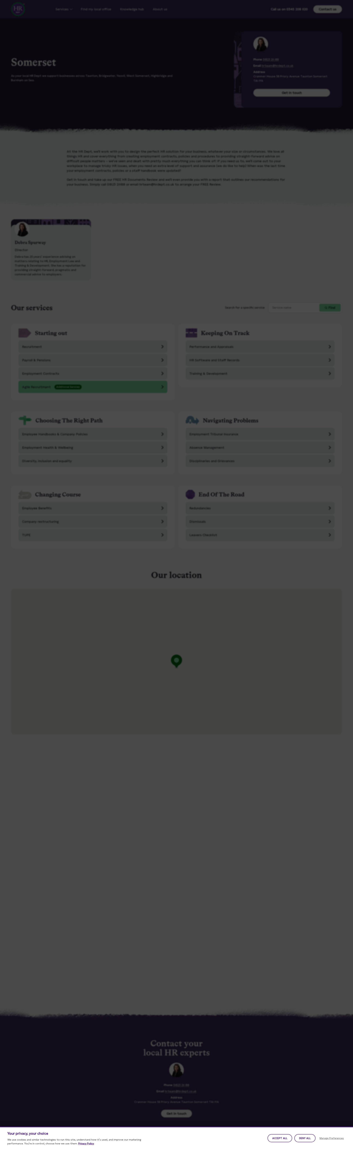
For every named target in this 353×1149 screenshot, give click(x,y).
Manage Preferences (332, 1138)
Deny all (305, 1138)
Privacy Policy (86, 1143)
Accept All (279, 1138)
